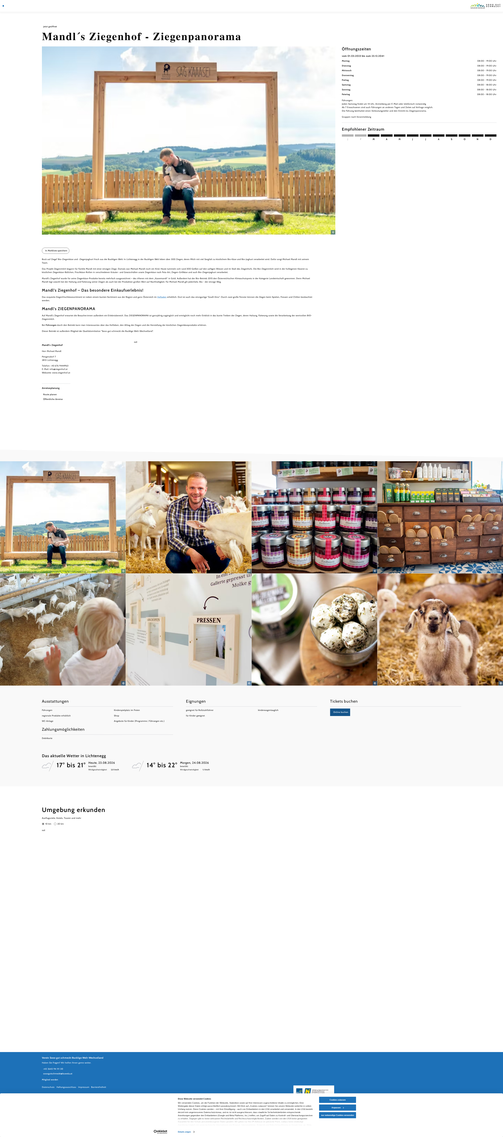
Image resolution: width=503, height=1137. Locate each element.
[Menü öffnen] (3, 6)
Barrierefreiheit (98, 1087)
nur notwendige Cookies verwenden (337, 1115)
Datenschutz (48, 1087)
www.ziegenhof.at (61, 372)
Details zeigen (184, 1132)
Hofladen (162, 297)
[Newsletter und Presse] (10, 6)
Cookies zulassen (338, 1100)
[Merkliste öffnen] (14, 6)
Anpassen (336, 1107)
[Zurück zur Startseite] (485, 5)
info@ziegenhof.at (59, 369)
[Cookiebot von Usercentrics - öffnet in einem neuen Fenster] (160, 1132)
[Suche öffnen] (18, 6)
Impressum (83, 1087)
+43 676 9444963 (60, 365)
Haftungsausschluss (66, 1087)
